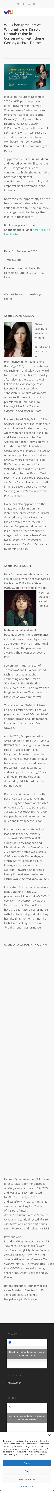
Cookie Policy (27, 1486)
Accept (27, 1463)
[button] (49, 1435)
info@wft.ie (14, 1383)
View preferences (27, 1479)
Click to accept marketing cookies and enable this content (27, 1354)
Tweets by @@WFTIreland (27, 1418)
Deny (27, 1471)
